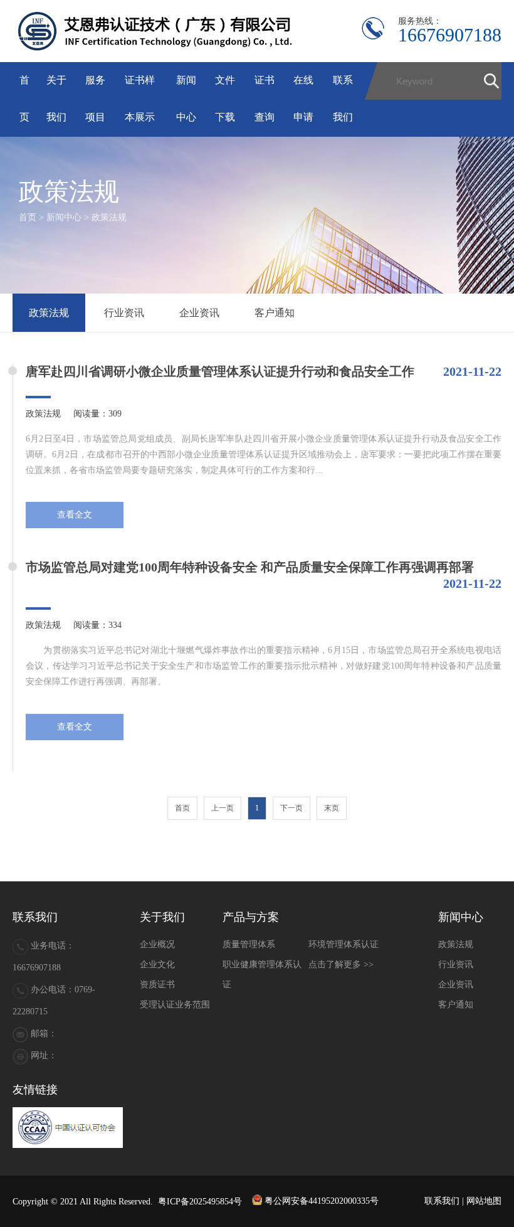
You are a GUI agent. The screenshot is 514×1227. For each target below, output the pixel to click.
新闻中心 (63, 217)
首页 (27, 217)
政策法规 (109, 217)
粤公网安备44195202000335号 (320, 1201)
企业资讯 (199, 312)
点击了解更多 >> (341, 964)
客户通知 (274, 312)
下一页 (291, 808)
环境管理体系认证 (343, 944)
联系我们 (441, 1201)
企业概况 (157, 944)
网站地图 (483, 1201)
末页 (331, 808)
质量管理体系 (249, 944)
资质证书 (157, 984)
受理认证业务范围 (175, 1004)
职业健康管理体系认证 (262, 974)
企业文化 (157, 964)
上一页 (222, 808)
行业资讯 (124, 312)
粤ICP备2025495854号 (200, 1201)
